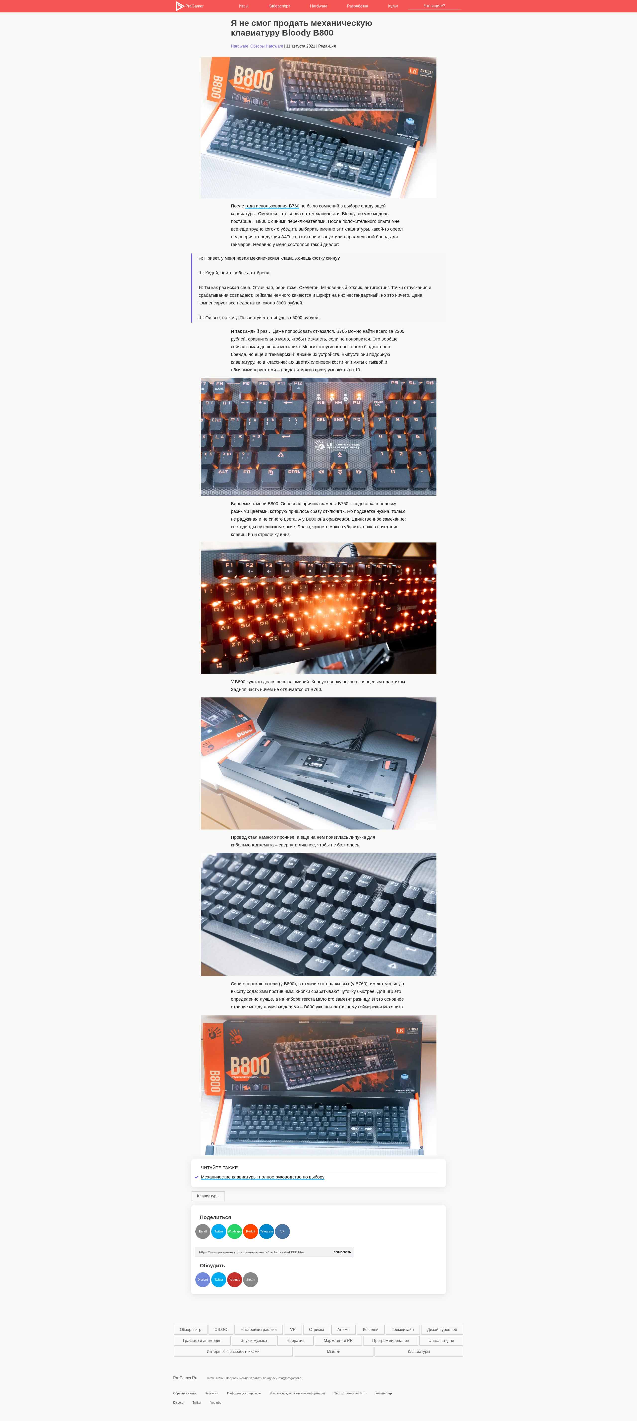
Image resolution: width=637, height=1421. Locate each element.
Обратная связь (184, 1393)
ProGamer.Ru (185, 1378)
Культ (393, 6)
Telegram (266, 1231)
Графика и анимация (202, 1340)
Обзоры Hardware (266, 46)
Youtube (234, 1279)
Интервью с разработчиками (233, 1351)
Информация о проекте (244, 1393)
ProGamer (194, 6)
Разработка (357, 6)
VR (293, 1329)
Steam (250, 1279)
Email (203, 1231)
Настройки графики (259, 1329)
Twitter (218, 1231)
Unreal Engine (441, 1340)
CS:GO (220, 1329)
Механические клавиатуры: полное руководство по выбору (262, 1177)
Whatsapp (235, 1231)
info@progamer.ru (290, 1378)
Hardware (318, 6)
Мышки (333, 1351)
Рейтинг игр (383, 1393)
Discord (203, 1279)
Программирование (390, 1340)
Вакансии (211, 1393)
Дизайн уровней (442, 1329)
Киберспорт (279, 6)
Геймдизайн (403, 1329)
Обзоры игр (190, 1329)
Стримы (316, 1329)
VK (282, 1231)
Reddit (250, 1231)
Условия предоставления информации (297, 1393)
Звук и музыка (254, 1340)
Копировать (341, 1250)
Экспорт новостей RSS (350, 1393)
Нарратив (295, 1340)
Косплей (370, 1329)
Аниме (343, 1329)
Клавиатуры (208, 1196)
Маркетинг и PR (338, 1340)
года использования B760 (272, 205)
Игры (244, 6)
